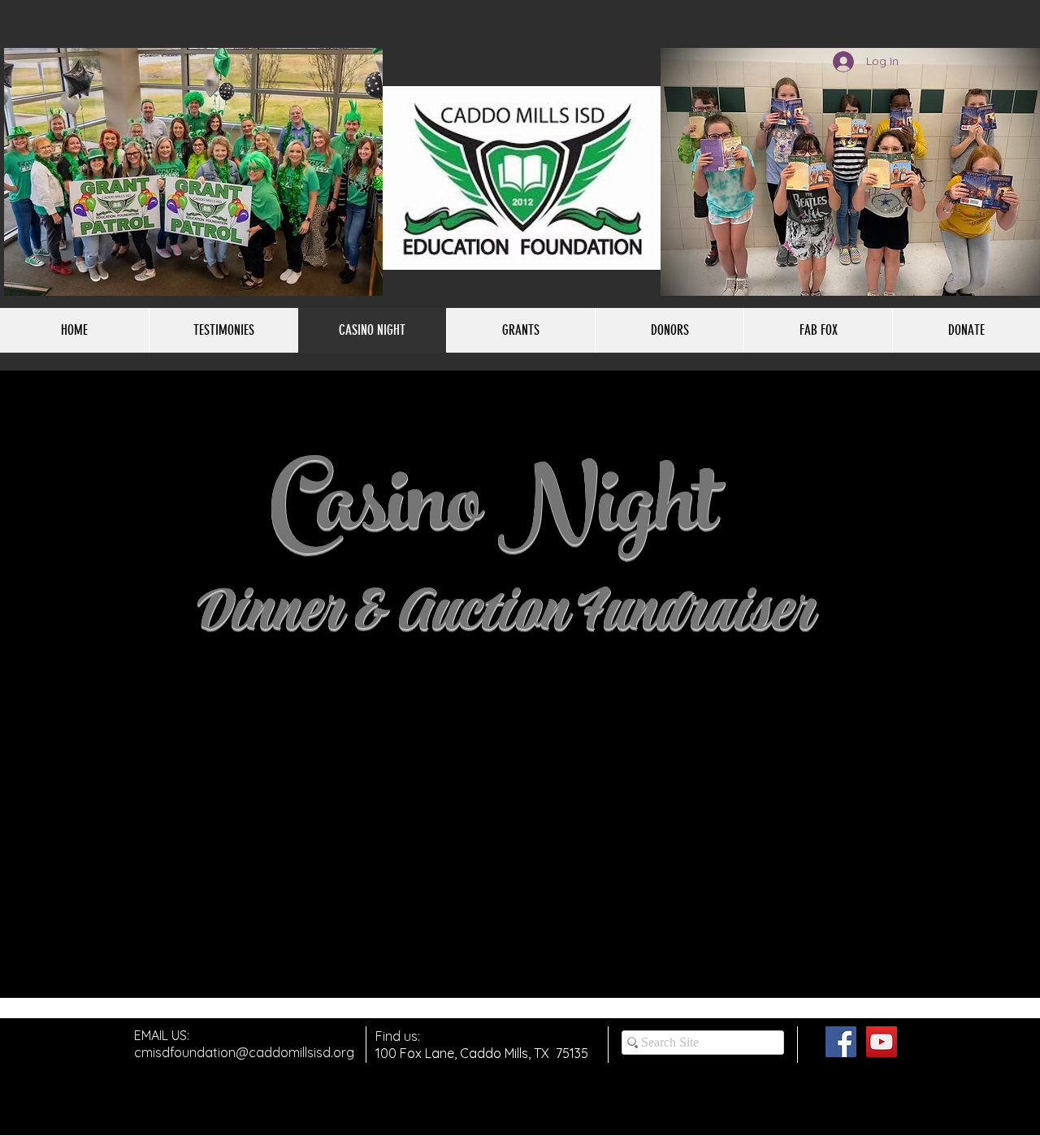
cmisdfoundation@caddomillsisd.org (244, 1052)
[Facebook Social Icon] (841, 1041)
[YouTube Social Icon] (881, 1041)
